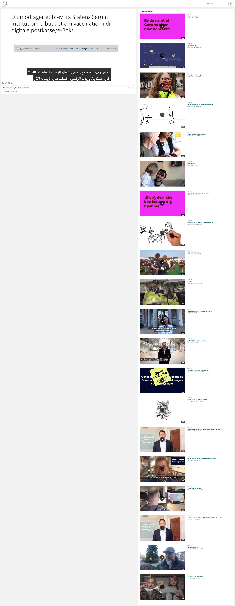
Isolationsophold (192, 16)
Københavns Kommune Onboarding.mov (200, 222)
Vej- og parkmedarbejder (195, 75)
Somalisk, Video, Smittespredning (198, 370)
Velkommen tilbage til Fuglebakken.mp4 (199, 311)
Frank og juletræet (193, 547)
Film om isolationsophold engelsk (198, 193)
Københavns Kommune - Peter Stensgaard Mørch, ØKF (204, 429)
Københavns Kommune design (197, 399)
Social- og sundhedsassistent (196, 134)
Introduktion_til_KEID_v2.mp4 (196, 340)
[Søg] (230, 3)
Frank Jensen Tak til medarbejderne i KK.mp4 (201, 458)
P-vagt (189, 281)
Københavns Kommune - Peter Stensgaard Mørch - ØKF (204, 517)
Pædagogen (191, 163)
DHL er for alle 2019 (193, 252)
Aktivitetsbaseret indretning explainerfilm (200, 104)
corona (15, 91)
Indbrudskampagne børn (195, 576)
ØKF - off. (5, 89)
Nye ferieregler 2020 (193, 45)
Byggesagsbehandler (194, 488)
